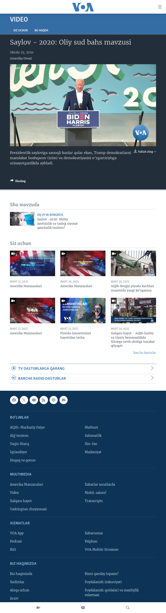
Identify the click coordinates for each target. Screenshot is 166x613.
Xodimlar (17, 582)
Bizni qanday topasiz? (102, 574)
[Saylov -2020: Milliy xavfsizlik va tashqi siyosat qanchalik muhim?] (22, 219)
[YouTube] (83, 607)
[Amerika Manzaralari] (32, 263)
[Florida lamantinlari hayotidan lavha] (82, 310)
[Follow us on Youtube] (34, 400)
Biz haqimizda (21, 574)
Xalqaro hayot (21, 501)
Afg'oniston (19, 436)
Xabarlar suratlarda (100, 485)
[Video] (38, 607)
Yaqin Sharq (19, 444)
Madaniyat (93, 452)
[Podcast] (53, 400)
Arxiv (14, 598)
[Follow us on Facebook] (14, 400)
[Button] (18, 182)
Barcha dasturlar (144, 353)
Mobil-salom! (95, 493)
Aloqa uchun (19, 590)
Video (14, 493)
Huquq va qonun (23, 460)
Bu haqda (41, 30)
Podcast (16, 541)
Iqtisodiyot (18, 452)
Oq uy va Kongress (50, 215)
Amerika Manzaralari (26, 485)
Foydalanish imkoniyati (103, 582)
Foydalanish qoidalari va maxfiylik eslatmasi (112, 592)
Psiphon (91, 541)
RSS (13, 550)
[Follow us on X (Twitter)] (24, 400)
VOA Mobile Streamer (102, 550)
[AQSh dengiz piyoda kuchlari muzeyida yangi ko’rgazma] (133, 263)
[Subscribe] (63, 400)
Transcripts (94, 501)
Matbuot (91, 427)
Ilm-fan (91, 444)
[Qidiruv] (127, 607)
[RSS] (44, 400)
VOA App (17, 533)
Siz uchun (20, 30)
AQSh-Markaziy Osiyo (27, 427)
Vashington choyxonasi (28, 509)
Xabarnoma (94, 533)
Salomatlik (93, 436)
